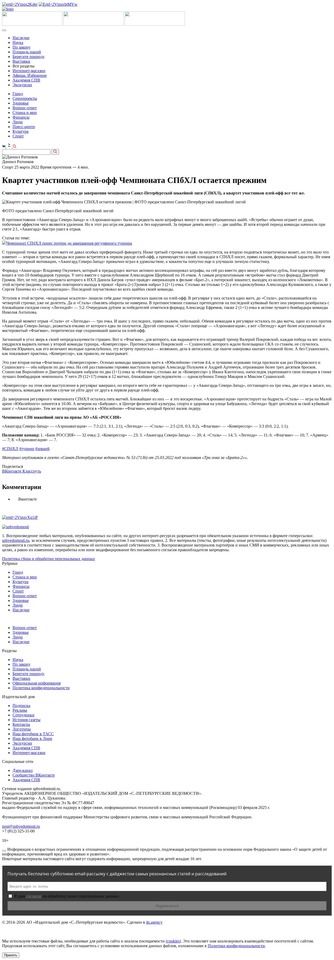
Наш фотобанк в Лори (32, 738)
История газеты (26, 719)
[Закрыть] (4, 851)
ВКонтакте (12, 471)
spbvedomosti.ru (15, 540)
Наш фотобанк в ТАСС (33, 734)
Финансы (21, 117)
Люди (18, 122)
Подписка (21, 705)
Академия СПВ (26, 80)
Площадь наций (27, 52)
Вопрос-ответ (25, 108)
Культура (20, 131)
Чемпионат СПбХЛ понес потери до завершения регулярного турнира (69, 243)
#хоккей (42, 448)
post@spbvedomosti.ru (21, 826)
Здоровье (21, 103)
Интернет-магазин (29, 70)
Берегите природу (29, 56)
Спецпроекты (25, 98)
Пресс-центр (24, 126)
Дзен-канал (23, 770)
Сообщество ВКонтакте (34, 775)
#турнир (26, 448)
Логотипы (22, 729)
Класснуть (31, 471)
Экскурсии (22, 85)
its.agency (154, 922)
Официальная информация (37, 683)
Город (18, 93)
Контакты (21, 724)
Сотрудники (23, 715)
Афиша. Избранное (30, 75)
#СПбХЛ (10, 448)
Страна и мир (25, 112)
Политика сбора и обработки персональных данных (48, 558)
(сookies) (173, 941)
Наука (18, 42)
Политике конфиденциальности (236, 946)
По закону (22, 47)
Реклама (20, 710)
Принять (10, 955)
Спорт (18, 136)
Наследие (21, 38)
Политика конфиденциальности (41, 688)
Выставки (21, 61)
